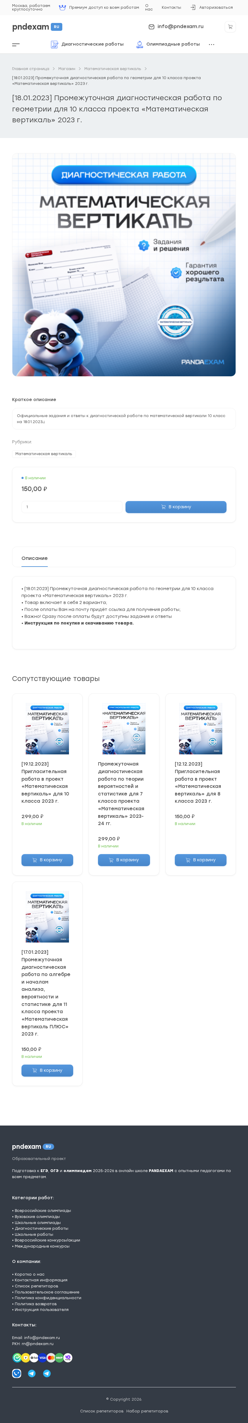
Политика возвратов (36, 1304)
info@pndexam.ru (181, 26)
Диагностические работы (41, 1228)
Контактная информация (41, 1280)
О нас (149, 7)
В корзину (180, 506)
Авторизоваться (211, 9)
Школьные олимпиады (38, 1222)
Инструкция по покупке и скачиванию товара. (79, 623)
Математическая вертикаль (43, 453)
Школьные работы (34, 1234)
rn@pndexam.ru (38, 1343)
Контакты (171, 7)
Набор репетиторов (147, 1411)
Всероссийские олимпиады (43, 1210)
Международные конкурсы (42, 1246)
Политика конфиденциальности (48, 1298)
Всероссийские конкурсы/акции (47, 1240)
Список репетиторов (36, 1286)
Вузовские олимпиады (37, 1216)
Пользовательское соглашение (47, 1292)
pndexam (35, 27)
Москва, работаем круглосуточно (31, 7)
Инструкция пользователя (42, 1309)
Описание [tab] (34, 558)
